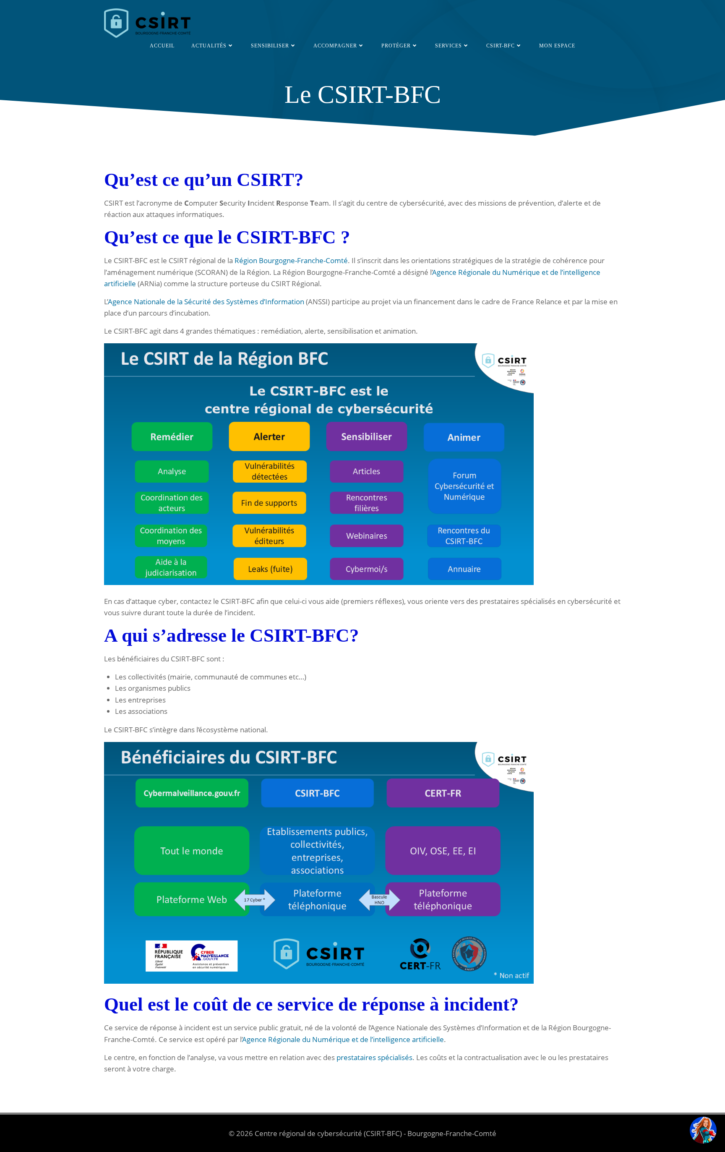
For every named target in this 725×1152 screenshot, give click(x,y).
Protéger (396, 46)
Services (448, 46)
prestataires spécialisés (374, 1057)
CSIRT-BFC (500, 46)
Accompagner (335, 46)
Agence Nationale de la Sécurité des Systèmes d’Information (206, 301)
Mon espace (557, 46)
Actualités (209, 46)
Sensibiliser (270, 46)
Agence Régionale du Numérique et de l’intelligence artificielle (343, 1039)
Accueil (162, 46)
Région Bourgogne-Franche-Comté (291, 260)
